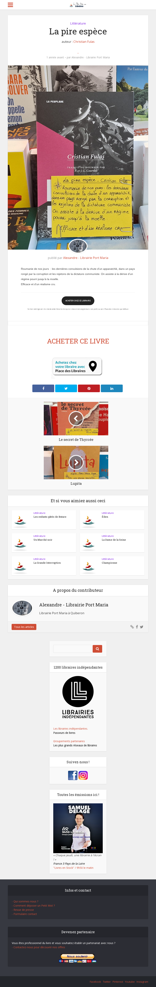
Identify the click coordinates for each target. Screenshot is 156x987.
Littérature (78, 23)
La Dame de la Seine (114, 539)
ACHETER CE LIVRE (78, 340)
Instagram (142, 981)
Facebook (95, 981)
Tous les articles (24, 627)
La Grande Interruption (47, 562)
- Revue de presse (23, 910)
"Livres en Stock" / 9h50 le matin (73, 868)
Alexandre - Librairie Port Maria (91, 57)
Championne (109, 562)
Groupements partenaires (69, 741)
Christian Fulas (84, 42)
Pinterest (118, 981)
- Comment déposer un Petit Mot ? (33, 905)
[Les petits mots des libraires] (78, 4)
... (78, 52)
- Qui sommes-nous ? (25, 901)
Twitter (107, 981)
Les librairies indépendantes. (70, 728)
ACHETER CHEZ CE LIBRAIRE (78, 300)
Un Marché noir (42, 539)
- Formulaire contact (24, 914)
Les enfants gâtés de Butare (49, 516)
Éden (105, 516)
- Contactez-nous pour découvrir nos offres (38, 947)
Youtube (130, 981)
